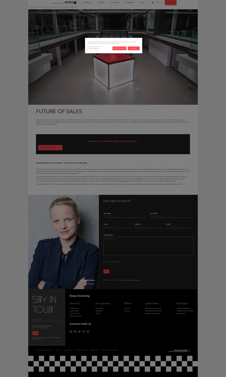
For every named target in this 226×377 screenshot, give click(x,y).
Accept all (133, 48)
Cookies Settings (93, 48)
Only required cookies (119, 48)
